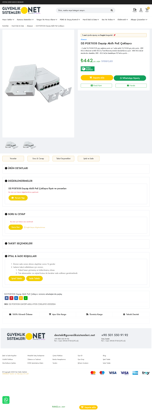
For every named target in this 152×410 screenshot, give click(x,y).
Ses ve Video (107, 19)
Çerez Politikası (57, 355)
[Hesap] (141, 10)
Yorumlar (13, 158)
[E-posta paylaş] (21, 298)
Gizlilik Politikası (7, 359)
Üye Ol (80, 355)
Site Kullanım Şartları (9, 363)
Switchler (5, 26)
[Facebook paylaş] (7, 298)
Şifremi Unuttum (83, 363)
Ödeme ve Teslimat (34, 359)
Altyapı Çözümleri (138, 19)
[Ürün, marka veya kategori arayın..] (111, 10)
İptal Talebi (17, 278)
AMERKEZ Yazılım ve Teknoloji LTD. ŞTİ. (15, 374)
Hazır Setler (7, 19)
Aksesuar (30, 26)
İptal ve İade (89, 158)
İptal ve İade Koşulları (9, 355)
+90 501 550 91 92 (114, 335)
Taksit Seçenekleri (63, 158)
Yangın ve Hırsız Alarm (45, 19)
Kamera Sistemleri (24, 19)
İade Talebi (34, 278)
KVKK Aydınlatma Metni (35, 363)
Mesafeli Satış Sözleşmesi (36, 355)
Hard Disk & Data (90, 19)
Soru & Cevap (38, 158)
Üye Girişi (81, 359)
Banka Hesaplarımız (59, 359)
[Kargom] (135, 10)
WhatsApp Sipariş (131, 78)
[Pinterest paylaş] (11, 298)
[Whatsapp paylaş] (26, 298)
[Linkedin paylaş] (16, 298)
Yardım (55, 363)
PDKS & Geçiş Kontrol (69, 19)
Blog (104, 355)
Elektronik (122, 19)
